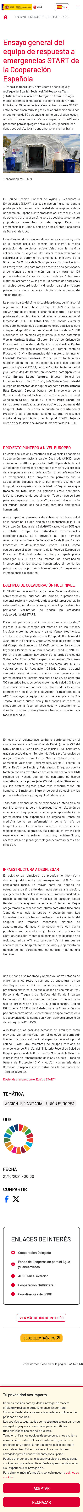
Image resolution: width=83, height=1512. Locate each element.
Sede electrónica (39, 1338)
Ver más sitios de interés (42, 1318)
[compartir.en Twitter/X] (16, 1199)
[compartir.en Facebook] (6, 1199)
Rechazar (41, 1502)
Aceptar (42, 1488)
